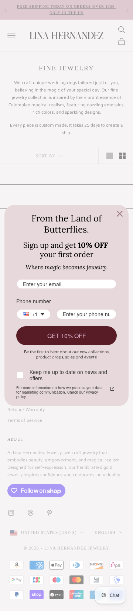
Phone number (33, 301)
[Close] (120, 214)
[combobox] (33, 314)
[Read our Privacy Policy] (112, 388)
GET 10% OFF (66, 335)
